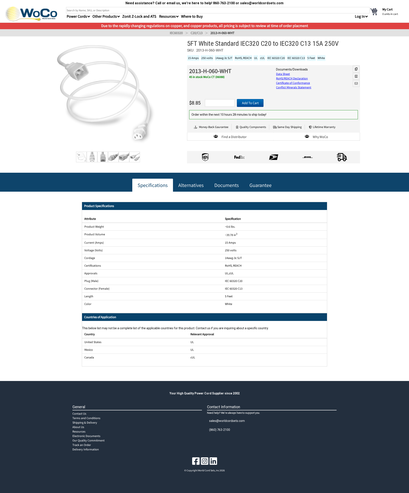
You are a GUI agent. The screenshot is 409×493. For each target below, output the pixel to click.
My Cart (387, 9)
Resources (78, 431)
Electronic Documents (86, 436)
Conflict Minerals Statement (293, 87)
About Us (78, 427)
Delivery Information (85, 449)
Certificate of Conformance (293, 83)
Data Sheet (283, 74)
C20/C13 (197, 33)
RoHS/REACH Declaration (292, 78)
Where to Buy (192, 16)
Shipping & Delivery (84, 422)
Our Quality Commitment (88, 440)
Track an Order (81, 445)
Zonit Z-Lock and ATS (139, 16)
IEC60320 (176, 33)
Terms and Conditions (86, 418)
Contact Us (79, 413)
